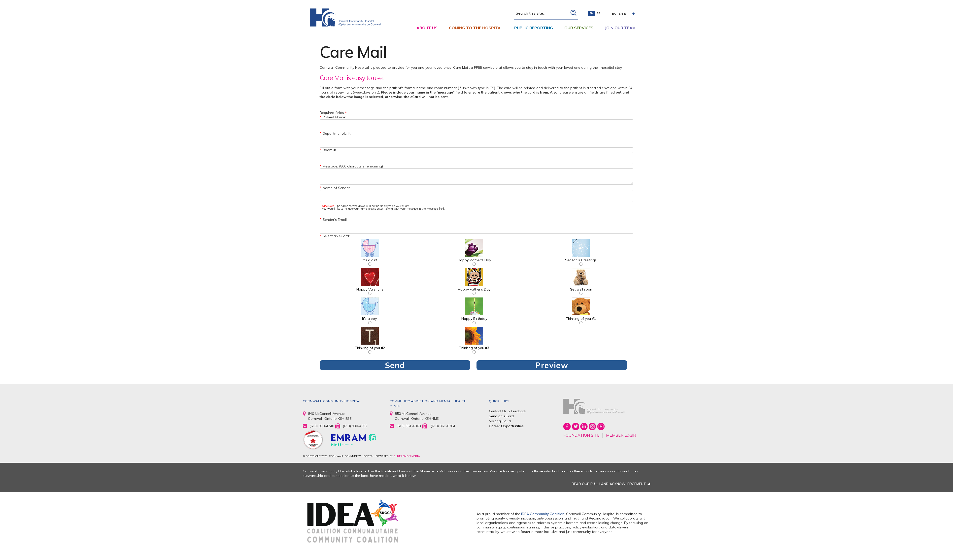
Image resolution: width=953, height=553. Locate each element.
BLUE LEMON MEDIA (407, 456)
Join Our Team (620, 27)
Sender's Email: (335, 219)
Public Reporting (533, 27)
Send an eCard (501, 416)
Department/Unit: (337, 133)
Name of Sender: (336, 188)
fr (598, 13)
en (591, 13)
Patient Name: (334, 117)
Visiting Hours (500, 421)
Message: (330, 166)
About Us (427, 27)
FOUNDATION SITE (581, 435)
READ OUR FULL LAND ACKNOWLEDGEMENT (609, 484)
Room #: (329, 150)
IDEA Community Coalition (542, 514)
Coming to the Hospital (476, 27)
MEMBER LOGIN (621, 435)
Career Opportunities (506, 426)
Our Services (578, 27)
